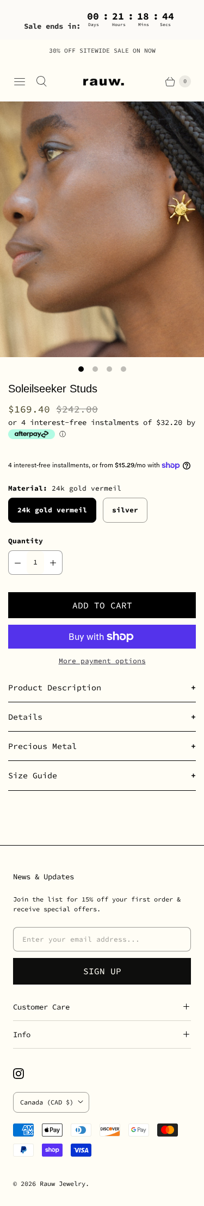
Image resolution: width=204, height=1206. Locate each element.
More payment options (102, 660)
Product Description (54, 687)
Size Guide (32, 775)
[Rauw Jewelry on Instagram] (25, 1074)
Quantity (25, 540)
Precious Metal (42, 746)
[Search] (41, 81)
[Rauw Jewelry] (102, 81)
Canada (46, 1102)
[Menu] (19, 81)
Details (25, 717)
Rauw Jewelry (62, 1183)
